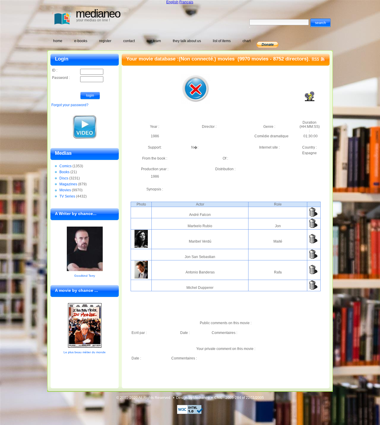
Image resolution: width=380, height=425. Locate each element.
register (105, 41)
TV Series (67, 196)
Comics (65, 166)
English (172, 2)
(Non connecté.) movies (207, 59)
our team (154, 41)
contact (129, 41)
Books (64, 172)
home (57, 41)
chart (247, 41)
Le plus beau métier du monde (85, 352)
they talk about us (187, 41)
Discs (63, 178)
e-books (80, 41)
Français (186, 2)
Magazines (68, 184)
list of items (222, 41)
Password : (61, 78)
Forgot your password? (69, 105)
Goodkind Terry (84, 275)
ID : (54, 70)
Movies (65, 190)
